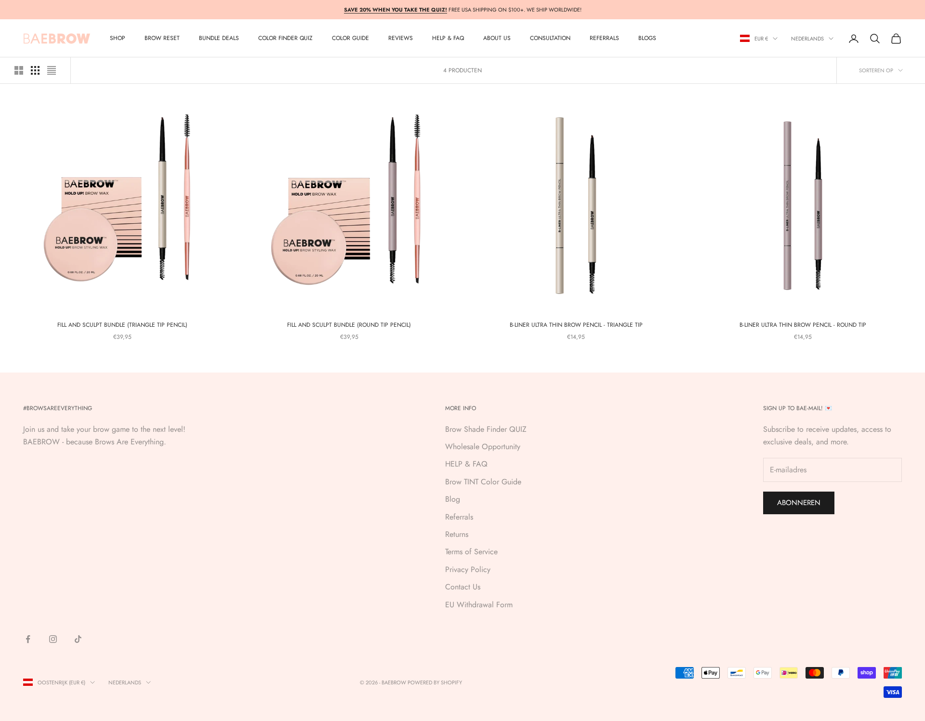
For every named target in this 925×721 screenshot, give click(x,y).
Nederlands (807, 38)
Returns (456, 534)
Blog (452, 499)
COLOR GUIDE (350, 38)
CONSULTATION (550, 38)
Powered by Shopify (435, 682)
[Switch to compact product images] (51, 70)
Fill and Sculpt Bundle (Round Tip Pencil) (349, 324)
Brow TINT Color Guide (483, 481)
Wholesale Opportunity (482, 446)
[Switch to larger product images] (18, 70)
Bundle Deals (219, 38)
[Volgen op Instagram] (53, 639)
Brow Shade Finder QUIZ (486, 429)
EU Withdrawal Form (479, 604)
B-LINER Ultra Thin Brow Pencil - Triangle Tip (576, 324)
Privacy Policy (467, 569)
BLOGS (647, 38)
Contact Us (462, 586)
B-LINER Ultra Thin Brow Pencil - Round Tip (803, 324)
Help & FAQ (448, 38)
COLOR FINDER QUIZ (285, 38)
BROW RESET (162, 38)
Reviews (400, 38)
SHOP (117, 38)
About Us (497, 38)
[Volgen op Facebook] (28, 639)
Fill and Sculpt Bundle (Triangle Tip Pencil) (122, 324)
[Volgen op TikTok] (78, 639)
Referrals (459, 516)
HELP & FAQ (466, 463)
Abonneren (798, 502)
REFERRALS (604, 38)
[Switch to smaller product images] (35, 70)
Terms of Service (471, 551)
